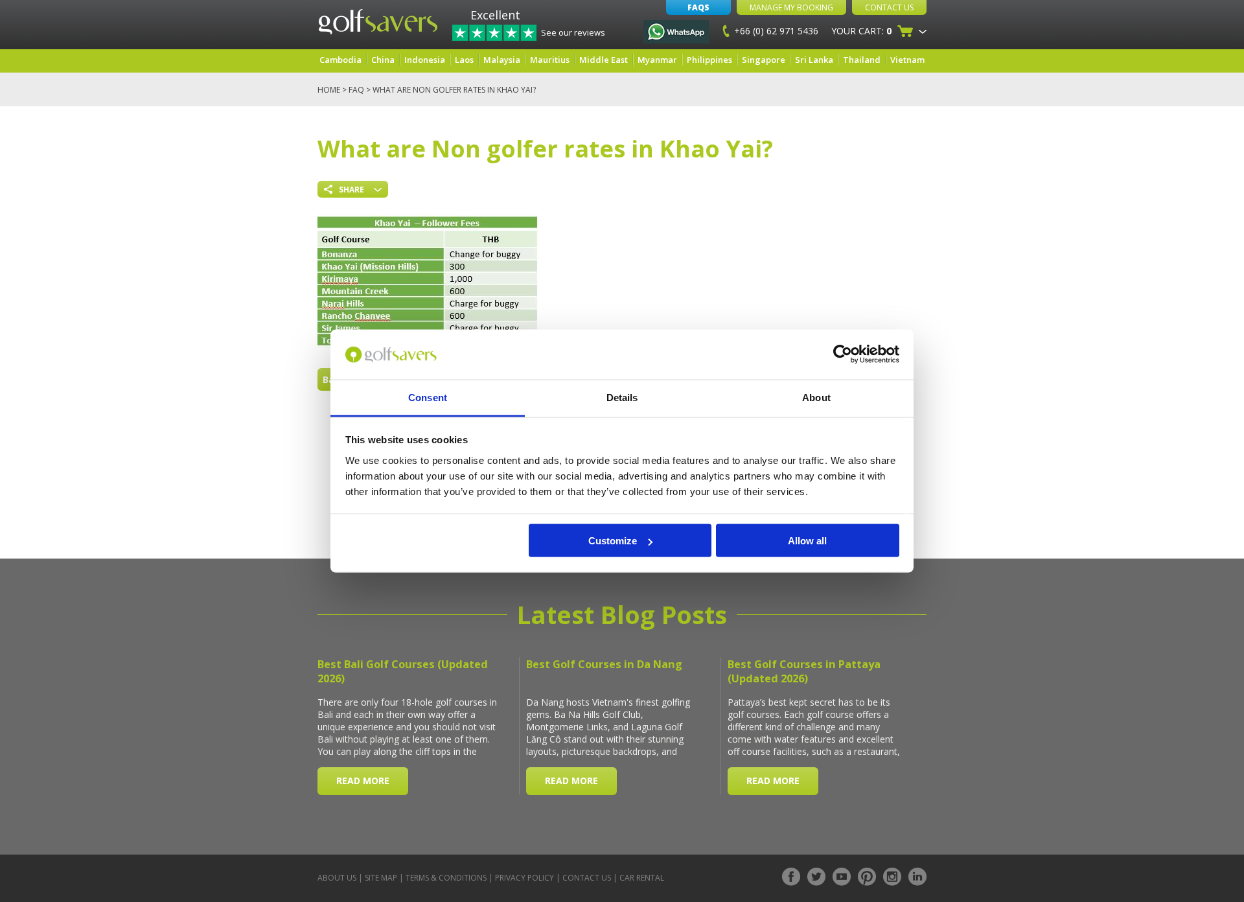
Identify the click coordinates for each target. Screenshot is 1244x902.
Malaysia (501, 59)
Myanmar (657, 59)
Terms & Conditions (446, 877)
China (383, 59)
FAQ (356, 89)
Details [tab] (622, 396)
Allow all (807, 540)
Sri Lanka (814, 59)
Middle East (603, 59)
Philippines (709, 59)
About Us (336, 877)
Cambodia (340, 59)
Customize (612, 540)
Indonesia (424, 59)
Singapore (763, 59)
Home (328, 89)
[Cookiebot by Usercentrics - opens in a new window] (842, 354)
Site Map (381, 877)
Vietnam (907, 59)
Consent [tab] (427, 396)
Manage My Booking (791, 7)
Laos (464, 59)
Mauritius (550, 59)
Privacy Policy (524, 877)
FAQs (698, 7)
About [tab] (816, 396)
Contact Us (889, 7)
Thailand (862, 59)
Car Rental (641, 877)
